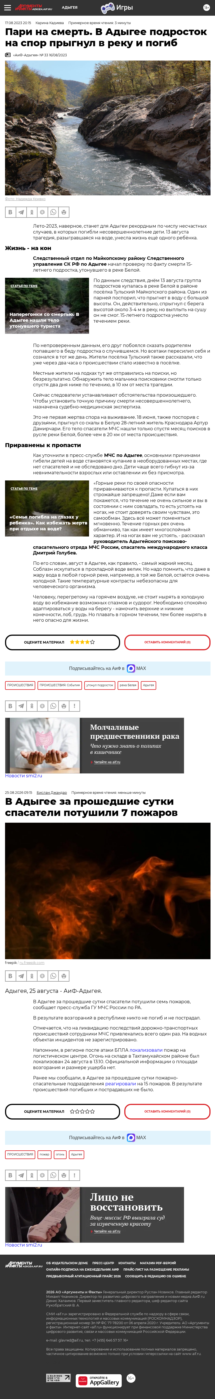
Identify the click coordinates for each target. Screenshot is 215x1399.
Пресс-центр (103, 1263)
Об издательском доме (67, 1263)
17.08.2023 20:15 (18, 23)
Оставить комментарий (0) (167, 642)
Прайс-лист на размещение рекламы (156, 1269)
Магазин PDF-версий (158, 1263)
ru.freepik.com (32, 963)
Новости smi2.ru (23, 775)
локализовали (146, 1050)
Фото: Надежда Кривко (25, 199)
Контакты (126, 1263)
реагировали (120, 1083)
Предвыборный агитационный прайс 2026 (83, 1276)
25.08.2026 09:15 (18, 792)
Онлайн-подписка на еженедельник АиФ (82, 1269)
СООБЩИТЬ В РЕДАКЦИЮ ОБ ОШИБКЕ (155, 1276)
